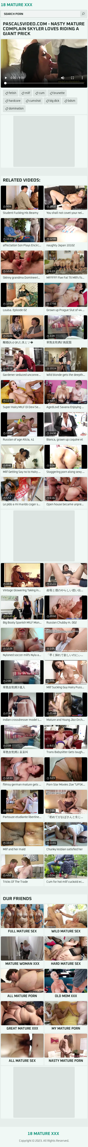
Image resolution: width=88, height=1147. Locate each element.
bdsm (71, 100)
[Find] (83, 14)
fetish (12, 93)
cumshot (35, 100)
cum (42, 93)
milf (27, 93)
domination (16, 108)
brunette (59, 93)
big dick (54, 100)
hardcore (14, 100)
